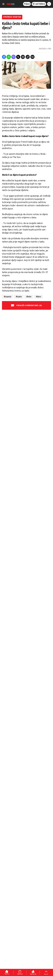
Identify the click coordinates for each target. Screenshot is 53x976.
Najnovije (20, 974)
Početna (7, 974)
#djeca (38, 296)
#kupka (19, 296)
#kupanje (7, 296)
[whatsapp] (9, 57)
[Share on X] (18, 57)
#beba (28, 296)
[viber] (13, 57)
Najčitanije (33, 974)
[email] (23, 57)
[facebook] (4, 57)
